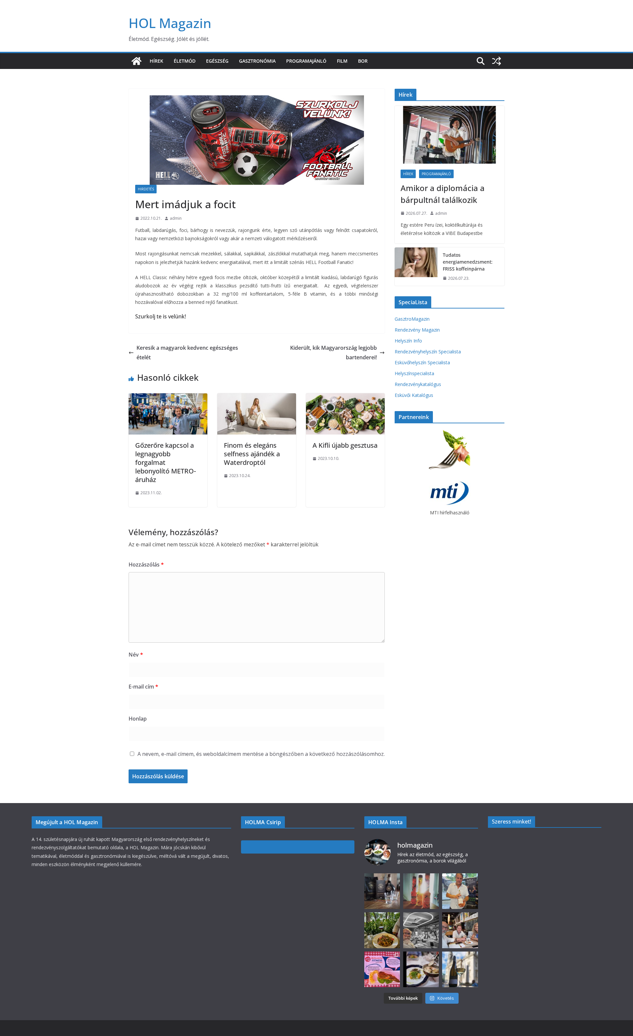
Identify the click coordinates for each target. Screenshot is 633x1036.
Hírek (156, 61)
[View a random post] (496, 61)
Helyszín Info (408, 341)
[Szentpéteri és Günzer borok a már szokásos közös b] (460, 891)
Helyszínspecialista (414, 373)
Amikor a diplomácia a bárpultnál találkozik (443, 193)
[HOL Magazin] (136, 61)
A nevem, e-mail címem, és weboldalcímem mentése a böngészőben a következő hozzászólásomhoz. (261, 754)
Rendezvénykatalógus (418, 384)
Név (136, 654)
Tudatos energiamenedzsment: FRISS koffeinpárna (468, 262)
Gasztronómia (257, 61)
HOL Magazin (170, 23)
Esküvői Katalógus (414, 395)
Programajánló (306, 61)
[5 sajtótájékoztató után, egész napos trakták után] (460, 930)
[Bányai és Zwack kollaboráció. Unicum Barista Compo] (382, 891)
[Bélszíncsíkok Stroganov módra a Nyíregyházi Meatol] (382, 930)
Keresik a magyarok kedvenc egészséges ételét (187, 352)
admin (176, 218)
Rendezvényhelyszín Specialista (428, 351)
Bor (363, 61)
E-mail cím (143, 686)
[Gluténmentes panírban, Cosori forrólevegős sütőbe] (382, 969)
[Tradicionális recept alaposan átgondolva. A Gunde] (421, 969)
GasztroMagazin (412, 319)
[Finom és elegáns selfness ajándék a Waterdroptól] (256, 398)
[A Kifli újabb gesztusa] (345, 398)
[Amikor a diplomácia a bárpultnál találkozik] (449, 135)
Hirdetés (146, 189)
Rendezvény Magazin (417, 330)
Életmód (185, 61)
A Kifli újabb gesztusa (345, 445)
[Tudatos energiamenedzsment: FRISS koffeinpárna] (416, 266)
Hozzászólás (146, 564)
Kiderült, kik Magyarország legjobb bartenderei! (333, 352)
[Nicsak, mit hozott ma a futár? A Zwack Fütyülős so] (421, 891)
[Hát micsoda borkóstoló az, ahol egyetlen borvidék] (421, 930)
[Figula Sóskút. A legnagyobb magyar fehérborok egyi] (460, 969)
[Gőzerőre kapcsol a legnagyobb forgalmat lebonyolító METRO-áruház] (168, 398)
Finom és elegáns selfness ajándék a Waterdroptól (252, 454)
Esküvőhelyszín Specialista (422, 362)
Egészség (217, 61)
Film (342, 61)
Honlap (138, 718)
